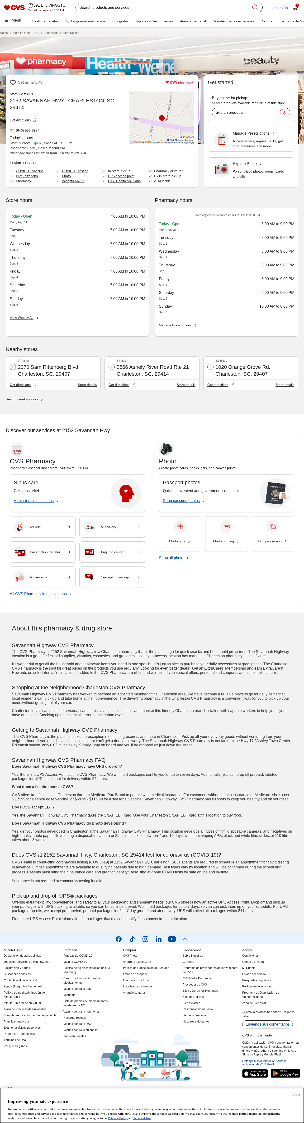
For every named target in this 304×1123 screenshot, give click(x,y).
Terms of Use (142, 1118)
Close (296, 1094)
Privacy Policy (118, 1118)
